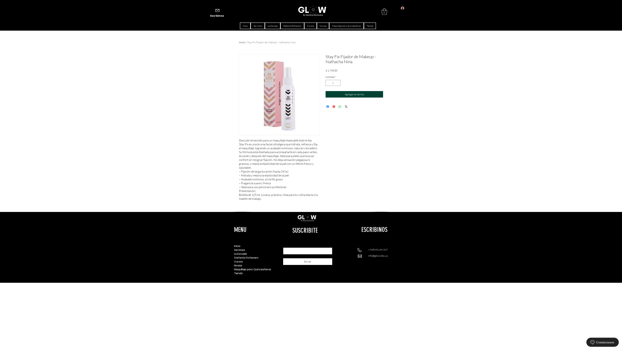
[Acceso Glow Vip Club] (399, 8)
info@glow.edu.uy (378, 255)
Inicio (242, 42)
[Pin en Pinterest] (334, 107)
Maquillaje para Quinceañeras (245, 269)
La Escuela (240, 254)
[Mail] (217, 10)
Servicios (239, 250)
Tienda (238, 273)
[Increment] (338, 83)
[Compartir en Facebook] (328, 107)
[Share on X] (346, 107)
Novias (238, 265)
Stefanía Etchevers (245, 258)
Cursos (238, 261)
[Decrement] (328, 83)
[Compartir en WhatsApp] (340, 107)
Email (286, 244)
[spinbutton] (333, 83)
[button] (384, 11)
